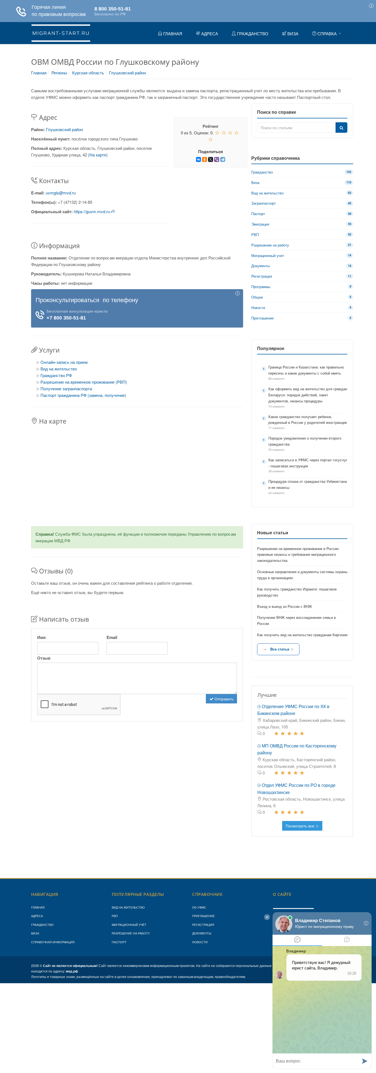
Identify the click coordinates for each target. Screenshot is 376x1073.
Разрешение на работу (131, 933)
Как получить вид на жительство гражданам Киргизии (302, 634)
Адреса (37, 916)
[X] (210, 159)
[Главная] (61, 32)
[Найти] (341, 127)
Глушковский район (127, 72)
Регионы (59, 72)
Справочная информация (53, 942)
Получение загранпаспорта (66, 388)
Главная (39, 72)
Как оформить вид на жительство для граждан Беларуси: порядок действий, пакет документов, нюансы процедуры (307, 394)
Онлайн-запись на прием (64, 362)
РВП (115, 916)
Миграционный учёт (129, 924)
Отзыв (43, 658)
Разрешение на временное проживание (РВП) (83, 382)
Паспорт (119, 942)
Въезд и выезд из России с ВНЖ (284, 606)
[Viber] (216, 159)
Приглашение (203, 916)
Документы (201, 933)
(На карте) (98, 155)
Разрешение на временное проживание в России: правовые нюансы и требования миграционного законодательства (298, 554)
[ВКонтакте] (198, 159)
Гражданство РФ (56, 375)
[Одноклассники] (204, 159)
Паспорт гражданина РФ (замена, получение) (83, 395)
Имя (41, 637)
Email (112, 637)
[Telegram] (222, 159)
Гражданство (42, 924)
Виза (35, 933)
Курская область (88, 72)
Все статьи (279, 649)
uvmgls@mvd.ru (61, 193)
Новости (200, 942)
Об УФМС (199, 907)
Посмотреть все (300, 825)
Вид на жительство (58, 369)
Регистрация (203, 924)
